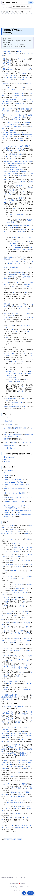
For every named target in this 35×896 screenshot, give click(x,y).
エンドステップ (21, 115)
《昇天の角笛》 (13, 124)
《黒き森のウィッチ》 (12, 448)
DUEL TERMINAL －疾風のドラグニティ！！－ (18, 497)
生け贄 (27, 379)
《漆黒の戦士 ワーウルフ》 (14, 263)
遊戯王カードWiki (11, 2)
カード (20, 111)
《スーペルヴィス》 (13, 89)
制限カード (13, 165)
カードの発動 (17, 247)
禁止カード (13, 200)
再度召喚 (20, 706)
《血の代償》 (8, 839)
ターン (12, 227)
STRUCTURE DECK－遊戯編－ (13, 480)
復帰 (30, 161)
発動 (4, 59)
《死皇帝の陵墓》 (26, 277)
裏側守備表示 (29, 434)
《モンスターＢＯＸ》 (26, 267)
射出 (6, 148)
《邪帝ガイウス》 (27, 134)
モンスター (10, 69)
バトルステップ (10, 109)
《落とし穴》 (8, 126)
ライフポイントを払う (12, 53)
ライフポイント (22, 59)
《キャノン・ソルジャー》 (11, 146)
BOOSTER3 (6, 51)
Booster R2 (7, 475)
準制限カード (20, 170)
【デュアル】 (7, 87)
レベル (9, 117)
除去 (16, 111)
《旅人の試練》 (13, 267)
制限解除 (23, 171)
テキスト (18, 282)
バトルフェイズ (10, 115)
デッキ (26, 63)
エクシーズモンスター (11, 77)
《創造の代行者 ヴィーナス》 (12, 407)
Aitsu (17, 883)
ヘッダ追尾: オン (10, 886)
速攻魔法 (8, 371)
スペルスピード (24, 225)
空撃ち (7, 400)
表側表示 (9, 257)
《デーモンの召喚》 (24, 660)
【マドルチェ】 (8, 459)
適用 (16, 695)
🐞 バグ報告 (22, 883)
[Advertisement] (17, 19)
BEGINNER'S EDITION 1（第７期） (14, 501)
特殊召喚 (5, 83)
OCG (7, 360)
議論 (22, 12)
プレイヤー (28, 286)
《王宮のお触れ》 (9, 695)
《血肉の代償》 (10, 222)
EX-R (5, 477)
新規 (31, 2)
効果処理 (13, 275)
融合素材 (13, 442)
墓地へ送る (4, 794)
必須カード (21, 87)
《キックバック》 (6, 640)
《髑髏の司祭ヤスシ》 (10, 446)
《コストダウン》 (9, 353)
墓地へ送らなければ (17, 802)
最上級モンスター (9, 534)
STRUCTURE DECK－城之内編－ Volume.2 (17, 484)
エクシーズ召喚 (12, 174)
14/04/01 (6, 200)
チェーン (16, 122)
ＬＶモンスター (17, 117)
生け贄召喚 (18, 381)
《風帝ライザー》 (15, 134)
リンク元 (29, 12)
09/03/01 (12, 170)
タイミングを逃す (15, 633)
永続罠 (19, 51)
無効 (25, 124)
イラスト (11, 325)
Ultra (28, 508)
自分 (8, 150)
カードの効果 (8, 428)
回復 (19, 156)
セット (7, 588)
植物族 (17, 103)
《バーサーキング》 (24, 308)
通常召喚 (26, 53)
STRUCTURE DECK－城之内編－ (14, 482)
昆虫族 (22, 103)
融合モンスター (27, 442)
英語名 (8, 337)
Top (2, 7)
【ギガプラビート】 (11, 99)
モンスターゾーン (9, 539)
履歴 (16, 12)
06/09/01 (6, 161)
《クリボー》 (12, 660)
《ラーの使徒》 (28, 373)
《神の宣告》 (27, 638)
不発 (29, 571)
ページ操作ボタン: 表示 (23, 886)
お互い (29, 613)
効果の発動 (15, 225)
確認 (25, 768)
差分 (10, 12)
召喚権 (10, 424)
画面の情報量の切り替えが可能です (21, 6)
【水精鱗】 (12, 192)
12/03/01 (24, 182)
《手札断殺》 (19, 788)
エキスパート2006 (10, 398)
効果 (9, 61)
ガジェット (6, 73)
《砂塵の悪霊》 (25, 109)
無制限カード (14, 171)
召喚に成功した (23, 73)
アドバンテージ (19, 138)
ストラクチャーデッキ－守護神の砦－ (15, 488)
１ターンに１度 (9, 753)
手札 (9, 65)
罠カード (5, 132)
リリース (4, 551)
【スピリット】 (8, 461)
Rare (12, 470)
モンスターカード (6, 764)
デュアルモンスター (18, 93)
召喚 (24, 117)
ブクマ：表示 (17, 890)
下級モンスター (28, 284)
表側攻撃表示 (17, 428)
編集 (4, 12)
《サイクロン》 (12, 243)
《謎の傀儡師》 (13, 154)
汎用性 (9, 63)
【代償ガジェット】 (25, 79)
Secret (5, 503)
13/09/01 (21, 198)
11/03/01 (6, 171)
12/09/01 (29, 188)
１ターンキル (8, 79)
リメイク (5, 417)
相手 (4, 109)
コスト (7, 156)
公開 (19, 772)
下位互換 (29, 220)
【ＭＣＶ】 (11, 163)
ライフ (21, 101)
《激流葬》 (17, 126)
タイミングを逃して (20, 132)
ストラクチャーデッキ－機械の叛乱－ (15, 493)
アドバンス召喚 (7, 136)
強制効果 (5, 134)
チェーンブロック (9, 576)
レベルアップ (16, 119)
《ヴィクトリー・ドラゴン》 (19, 161)
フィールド (17, 313)
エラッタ (6, 282)
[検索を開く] (25, 2)
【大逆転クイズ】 (17, 402)
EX (26, 292)
